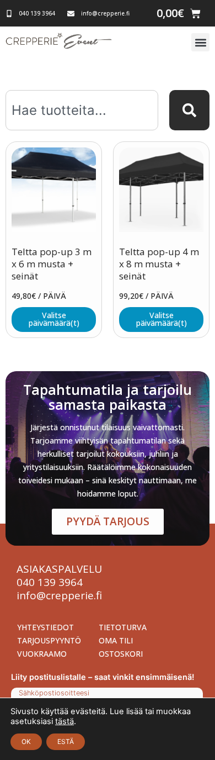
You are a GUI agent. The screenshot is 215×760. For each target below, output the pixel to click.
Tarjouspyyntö (49, 640)
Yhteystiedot (45, 627)
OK (26, 741)
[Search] (189, 110)
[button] (200, 42)
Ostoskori (121, 653)
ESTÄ (65, 741)
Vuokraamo (42, 653)
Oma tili (116, 640)
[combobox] (82, 110)
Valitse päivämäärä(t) (54, 319)
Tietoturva (123, 627)
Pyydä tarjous (107, 521)
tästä (64, 721)
